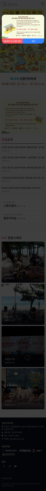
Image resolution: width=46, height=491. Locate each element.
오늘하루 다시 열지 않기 (12, 41)
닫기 (33, 41)
